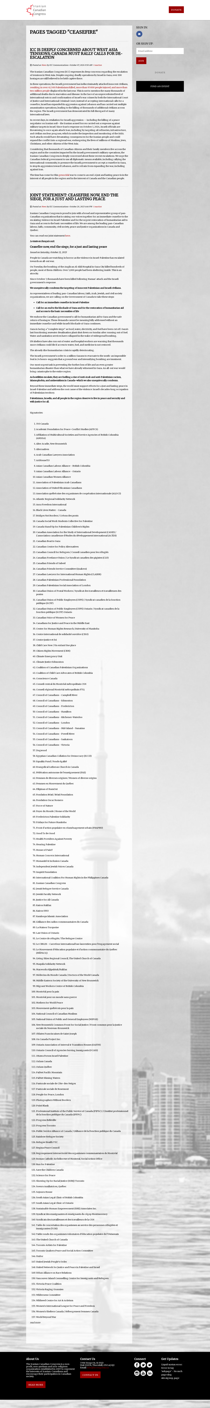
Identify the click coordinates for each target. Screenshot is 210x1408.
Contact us (90, 1375)
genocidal (64, 175)
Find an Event (160, 86)
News (44, 65)
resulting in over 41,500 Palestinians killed (52, 87)
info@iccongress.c (97, 1367)
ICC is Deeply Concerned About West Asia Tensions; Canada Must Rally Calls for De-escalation (76, 53)
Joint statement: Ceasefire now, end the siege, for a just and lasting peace (74, 197)
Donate (176, 9)
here (67, 235)
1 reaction (97, 65)
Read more (35, 1322)
